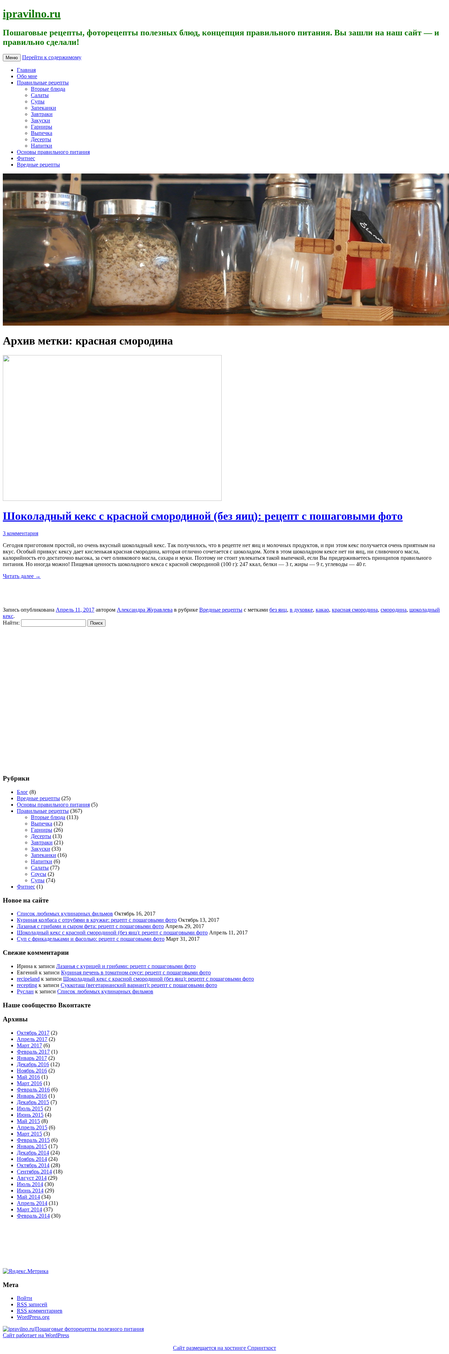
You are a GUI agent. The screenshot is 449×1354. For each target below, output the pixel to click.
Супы (38, 101)
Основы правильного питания (53, 152)
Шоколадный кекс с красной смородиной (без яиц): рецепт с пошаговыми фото (203, 516)
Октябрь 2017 (33, 1033)
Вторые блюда (48, 89)
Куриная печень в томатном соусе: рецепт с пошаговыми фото (136, 972)
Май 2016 (28, 1077)
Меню (12, 57)
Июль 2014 (30, 1184)
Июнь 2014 (30, 1190)
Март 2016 (29, 1083)
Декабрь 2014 (33, 1153)
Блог (22, 792)
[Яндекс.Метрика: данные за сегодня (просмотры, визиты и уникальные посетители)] (25, 1271)
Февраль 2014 (33, 1216)
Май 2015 (28, 1121)
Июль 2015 (30, 1108)
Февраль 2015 (33, 1140)
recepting (27, 985)
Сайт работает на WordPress (36, 1335)
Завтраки (42, 114)
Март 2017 (29, 1045)
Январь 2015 (32, 1146)
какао (322, 610)
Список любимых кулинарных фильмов (65, 914)
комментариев (39, 1311)
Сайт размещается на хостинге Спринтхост (224, 1348)
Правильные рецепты (43, 83)
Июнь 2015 (30, 1115)
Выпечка (41, 133)
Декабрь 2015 (33, 1102)
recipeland (28, 979)
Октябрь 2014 (33, 1165)
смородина (394, 610)
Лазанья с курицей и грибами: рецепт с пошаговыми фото (126, 966)
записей (32, 1304)
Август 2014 (32, 1178)
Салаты (40, 95)
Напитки (41, 146)
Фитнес (26, 158)
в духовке (301, 610)
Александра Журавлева (145, 610)
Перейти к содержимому (51, 57)
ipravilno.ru (32, 13)
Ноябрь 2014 (32, 1159)
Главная (26, 70)
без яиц (278, 610)
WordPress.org (33, 1317)
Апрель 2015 (32, 1127)
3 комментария (20, 533)
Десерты (41, 139)
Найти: (11, 623)
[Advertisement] (45, 697)
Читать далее (22, 576)
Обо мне (27, 76)
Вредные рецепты (38, 165)
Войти (24, 1298)
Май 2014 (28, 1197)
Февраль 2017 (33, 1052)
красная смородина (355, 610)
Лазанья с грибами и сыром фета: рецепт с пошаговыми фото (90, 926)
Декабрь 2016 (33, 1064)
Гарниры (41, 127)
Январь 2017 (32, 1058)
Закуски (40, 120)
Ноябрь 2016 (32, 1071)
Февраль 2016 (33, 1090)
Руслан (25, 991)
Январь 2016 (32, 1096)
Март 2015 (29, 1134)
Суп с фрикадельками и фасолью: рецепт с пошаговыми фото (91, 939)
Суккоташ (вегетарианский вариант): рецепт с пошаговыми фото (139, 985)
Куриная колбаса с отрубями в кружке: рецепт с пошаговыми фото (97, 920)
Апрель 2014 (32, 1203)
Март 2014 (29, 1209)
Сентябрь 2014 (34, 1172)
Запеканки (43, 108)
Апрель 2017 (32, 1039)
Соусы (38, 874)
